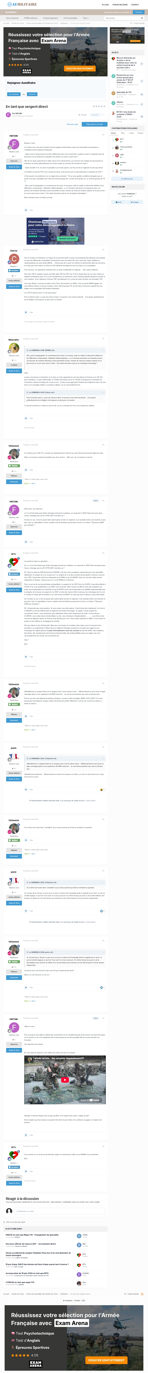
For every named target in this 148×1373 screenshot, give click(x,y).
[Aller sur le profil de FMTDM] (8, 114)
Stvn (84, 1282)
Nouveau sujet (72, 124)
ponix (13, 748)
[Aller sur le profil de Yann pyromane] (117, 148)
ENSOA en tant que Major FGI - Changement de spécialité (32, 1235)
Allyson (120, 102)
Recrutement (12, 18)
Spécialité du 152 (124, 92)
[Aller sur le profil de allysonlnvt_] (113, 76)
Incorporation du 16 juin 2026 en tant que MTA (27, 1273)
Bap (84, 1244)
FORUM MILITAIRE (120, 5)
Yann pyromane (126, 147)
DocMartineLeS (122, 119)
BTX (13, 554)
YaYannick (13, 446)
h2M (121, 155)
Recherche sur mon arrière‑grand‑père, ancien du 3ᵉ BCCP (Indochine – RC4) (125, 79)
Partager (83, 115)
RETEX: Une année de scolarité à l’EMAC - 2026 (126, 114)
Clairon (13, 250)
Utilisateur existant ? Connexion (117, 12)
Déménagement (50, 18)
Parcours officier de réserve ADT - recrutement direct (31, 1244)
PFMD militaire (30, 18)
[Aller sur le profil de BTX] (14, 562)
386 (14, 768)
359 (14, 360)
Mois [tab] (123, 133)
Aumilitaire (11, 12)
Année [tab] (131, 133)
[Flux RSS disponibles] (142, 1294)
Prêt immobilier (70, 18)
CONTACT (135, 5)
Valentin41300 (122, 94)
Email (119, 202)
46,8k (15, 579)
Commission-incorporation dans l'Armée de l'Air (31, 1275)
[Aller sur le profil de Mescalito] (14, 348)
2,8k (14, 471)
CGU (83, 1300)
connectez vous (69, 1202)
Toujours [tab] (140, 133)
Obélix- (85, 1235)
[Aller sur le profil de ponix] (14, 756)
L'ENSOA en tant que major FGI (20, 1282)
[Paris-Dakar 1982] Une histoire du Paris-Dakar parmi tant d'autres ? (37, 1264)
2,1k (14, 276)
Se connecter (14, 94)
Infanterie (29, 116)
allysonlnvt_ (121, 85)
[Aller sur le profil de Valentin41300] (113, 93)
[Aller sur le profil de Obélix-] (79, 1236)
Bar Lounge (19, 1267)
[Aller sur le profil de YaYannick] (14, 454)
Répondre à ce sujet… (26, 1211)
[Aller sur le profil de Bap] (79, 1245)
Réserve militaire (21, 1246)
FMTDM (18, 113)
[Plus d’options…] (103, 135)
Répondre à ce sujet (94, 124)
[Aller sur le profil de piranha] (117, 163)
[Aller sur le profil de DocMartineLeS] (113, 113)
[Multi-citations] (26, 210)
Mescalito (14, 340)
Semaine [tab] (114, 133)
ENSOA (17, 1237)
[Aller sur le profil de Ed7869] (79, 1274)
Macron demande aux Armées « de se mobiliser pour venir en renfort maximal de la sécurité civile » (127, 63)
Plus (85, 18)
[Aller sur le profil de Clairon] (14, 259)
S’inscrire (138, 12)
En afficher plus (127, 179)
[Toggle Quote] (28, 350)
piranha (123, 162)
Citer (31, 210)
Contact (77, 1300)
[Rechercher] (142, 18)
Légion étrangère (21, 1258)
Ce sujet (133, 18)
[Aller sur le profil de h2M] (117, 155)
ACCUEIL (105, 5)
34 (15, 156)
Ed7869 (86, 1273)
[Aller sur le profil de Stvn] (79, 1283)
